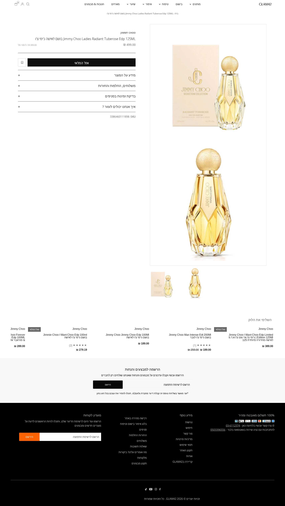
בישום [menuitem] (179, 4)
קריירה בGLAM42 (182, 462)
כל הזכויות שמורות (154, 499)
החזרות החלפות (138, 435)
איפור (148, 4)
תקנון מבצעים (139, 463)
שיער (132, 4)
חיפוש (189, 428)
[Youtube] (150, 489)
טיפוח (164, 4)
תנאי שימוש (186, 445)
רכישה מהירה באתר (136, 418)
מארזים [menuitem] (115, 4)
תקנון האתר (186, 450)
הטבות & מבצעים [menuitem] (94, 4)
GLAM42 (171, 499)
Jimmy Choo (128, 32)
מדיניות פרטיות (184, 439)
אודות (189, 456)
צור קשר (187, 433)
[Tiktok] (146, 489)
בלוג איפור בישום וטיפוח (133, 424)
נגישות (188, 422)
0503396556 (217, 430)
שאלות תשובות (138, 446)
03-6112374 (233, 425)
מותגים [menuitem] (196, 4)
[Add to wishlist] (22, 62)
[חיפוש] (27, 4)
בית (176, 13)
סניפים (143, 429)
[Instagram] (156, 489)
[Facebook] (159, 489)
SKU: (133, 116)
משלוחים (142, 441)
